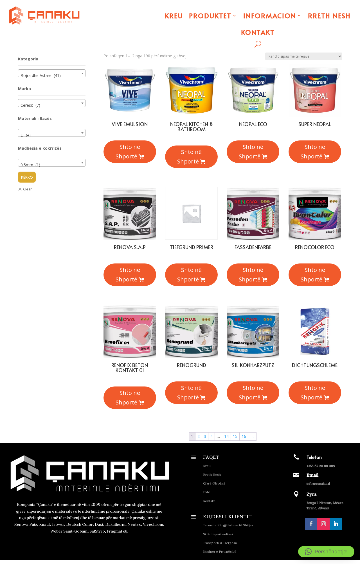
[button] (326, 551)
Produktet (210, 15)
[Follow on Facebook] (311, 524)
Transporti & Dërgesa (220, 543)
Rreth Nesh (329, 15)
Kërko (27, 177)
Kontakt (258, 32)
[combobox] (52, 73)
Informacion (269, 15)
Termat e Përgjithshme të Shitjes (228, 525)
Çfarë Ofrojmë (214, 483)
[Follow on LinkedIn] (336, 524)
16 (244, 436)
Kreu (174, 15)
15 (235, 436)
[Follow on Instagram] (323, 524)
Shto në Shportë (128, 151)
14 (226, 436)
